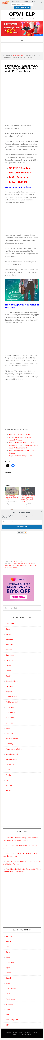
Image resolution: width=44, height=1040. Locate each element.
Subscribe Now (22, 527)
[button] (22, 512)
